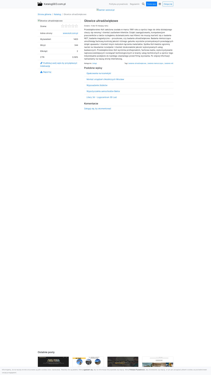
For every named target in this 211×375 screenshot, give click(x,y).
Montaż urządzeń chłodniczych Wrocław (105, 79)
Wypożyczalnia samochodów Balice (103, 91)
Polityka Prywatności (137, 370)
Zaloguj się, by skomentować (97, 108)
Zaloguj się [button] (168, 4)
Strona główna (44, 14)
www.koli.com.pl (70, 33)
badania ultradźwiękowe (137, 63)
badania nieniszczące (156, 63)
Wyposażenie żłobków (97, 85)
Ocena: (43, 26)
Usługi (94, 63)
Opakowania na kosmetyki (99, 73)
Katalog (57, 14)
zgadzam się (88, 370)
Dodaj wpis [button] (151, 4)
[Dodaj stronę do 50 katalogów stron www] (106, 9)
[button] (143, 4)
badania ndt (169, 63)
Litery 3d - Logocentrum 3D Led (102, 97)
